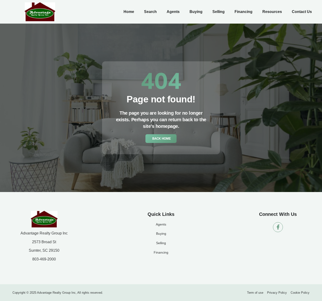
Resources (272, 12)
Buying (196, 12)
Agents (173, 12)
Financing (243, 12)
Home (129, 12)
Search (150, 12)
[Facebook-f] (278, 227)
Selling (218, 12)
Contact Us (302, 12)
